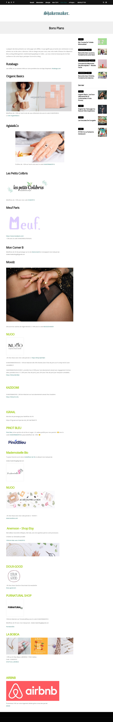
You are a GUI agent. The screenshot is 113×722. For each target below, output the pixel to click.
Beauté (32, 2)
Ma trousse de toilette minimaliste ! (85, 43)
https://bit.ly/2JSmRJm (38, 358)
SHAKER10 (31, 200)
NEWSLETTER (82, 2)
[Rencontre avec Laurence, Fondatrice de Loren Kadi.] (102, 52)
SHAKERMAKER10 (49, 164)
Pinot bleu (9, 432)
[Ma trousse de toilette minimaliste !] (102, 41)
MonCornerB (36, 252)
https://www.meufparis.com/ (15, 236)
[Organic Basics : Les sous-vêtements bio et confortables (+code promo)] (102, 94)
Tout (80, 39)
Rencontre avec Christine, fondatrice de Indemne (86, 77)
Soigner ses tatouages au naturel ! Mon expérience (86, 110)
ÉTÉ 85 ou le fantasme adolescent (86, 133)
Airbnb (8, 706)
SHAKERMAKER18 (15, 435)
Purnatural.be (10, 626)
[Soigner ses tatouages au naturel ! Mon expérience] (102, 109)
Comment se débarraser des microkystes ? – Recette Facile (87, 65)
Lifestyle (47, 2)
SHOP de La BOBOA (12, 662)
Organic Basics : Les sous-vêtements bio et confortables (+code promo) (86, 97)
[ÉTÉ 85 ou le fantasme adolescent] (102, 132)
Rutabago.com (56, 68)
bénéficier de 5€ (30, 457)
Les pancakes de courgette (87, 120)
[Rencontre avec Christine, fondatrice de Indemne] (102, 75)
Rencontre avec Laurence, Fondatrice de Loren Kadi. (86, 54)
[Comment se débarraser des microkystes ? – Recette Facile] (102, 63)
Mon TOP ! (55, 2)
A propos (71, 2)
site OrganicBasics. (14, 115)
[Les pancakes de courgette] (102, 120)
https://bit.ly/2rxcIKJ (12, 397)
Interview (82, 49)
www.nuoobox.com (12, 518)
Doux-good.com (11, 588)
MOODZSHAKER (48, 326)
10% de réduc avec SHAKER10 (15, 540)
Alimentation (39, 2)
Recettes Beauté (83, 60)
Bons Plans (63, 2)
